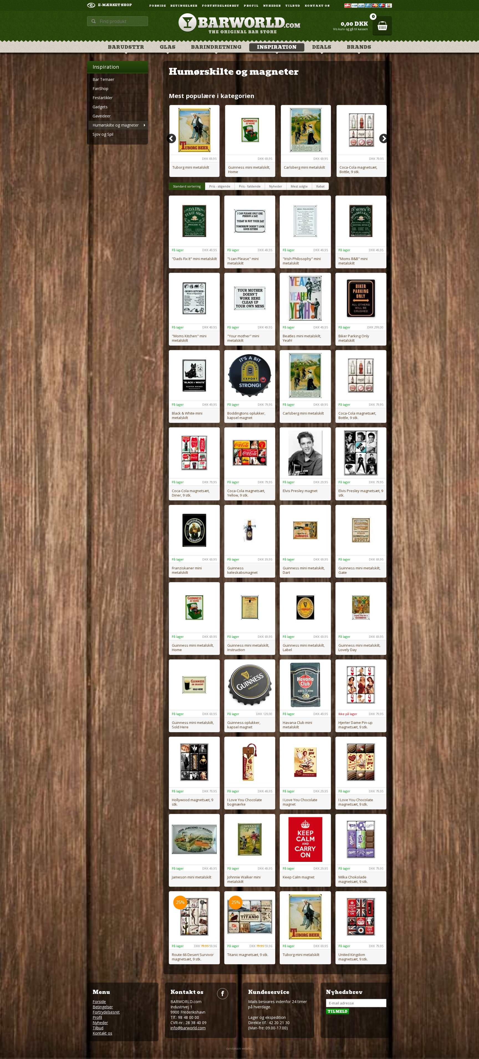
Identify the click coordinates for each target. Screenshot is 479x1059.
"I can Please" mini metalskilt (243, 261)
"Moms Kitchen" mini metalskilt (189, 338)
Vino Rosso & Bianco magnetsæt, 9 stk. (244, 989)
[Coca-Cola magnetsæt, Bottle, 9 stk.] (362, 130)
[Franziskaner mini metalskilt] (194, 530)
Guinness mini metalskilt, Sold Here (193, 724)
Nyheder (272, 6)
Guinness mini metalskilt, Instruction (248, 647)
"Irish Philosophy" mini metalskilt (302, 261)
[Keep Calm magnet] (305, 839)
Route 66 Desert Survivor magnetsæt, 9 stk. (193, 957)
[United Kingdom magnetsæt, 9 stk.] (360, 916)
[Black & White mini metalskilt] (194, 375)
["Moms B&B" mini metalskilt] (360, 221)
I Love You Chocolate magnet (300, 802)
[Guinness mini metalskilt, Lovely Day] (360, 607)
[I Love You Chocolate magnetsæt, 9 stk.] (360, 762)
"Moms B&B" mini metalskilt (353, 261)
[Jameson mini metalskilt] (194, 839)
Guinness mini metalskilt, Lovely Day (359, 647)
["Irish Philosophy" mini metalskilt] (305, 221)
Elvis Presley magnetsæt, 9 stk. (360, 493)
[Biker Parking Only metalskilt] (360, 298)
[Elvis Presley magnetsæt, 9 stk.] (360, 452)
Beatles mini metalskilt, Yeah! (302, 338)
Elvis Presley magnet (300, 490)
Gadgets (100, 106)
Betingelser (183, 6)
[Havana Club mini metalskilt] (305, 684)
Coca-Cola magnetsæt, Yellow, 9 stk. (246, 493)
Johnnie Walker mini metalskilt (244, 879)
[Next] (384, 138)
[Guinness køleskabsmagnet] (249, 530)
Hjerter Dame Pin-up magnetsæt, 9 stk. (355, 724)
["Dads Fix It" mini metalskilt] (194, 221)
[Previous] (171, 138)
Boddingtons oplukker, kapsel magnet (246, 415)
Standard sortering (187, 186)
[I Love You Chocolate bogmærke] (249, 762)
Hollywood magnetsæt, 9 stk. (192, 802)
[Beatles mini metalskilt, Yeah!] (305, 298)
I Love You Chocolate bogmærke (244, 802)
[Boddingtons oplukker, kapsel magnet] (249, 375)
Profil (251, 6)
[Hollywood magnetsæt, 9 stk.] (194, 762)
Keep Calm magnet (298, 877)
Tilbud (292, 6)
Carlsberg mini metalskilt (304, 167)
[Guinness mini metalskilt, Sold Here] (194, 684)
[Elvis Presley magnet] (305, 452)
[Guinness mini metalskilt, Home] (250, 130)
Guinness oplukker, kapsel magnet (243, 724)
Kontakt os (317, 6)
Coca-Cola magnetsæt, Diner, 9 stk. (191, 493)
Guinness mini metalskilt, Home (249, 169)
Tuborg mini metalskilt (190, 167)
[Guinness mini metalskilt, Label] (305, 607)
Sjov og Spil (103, 134)
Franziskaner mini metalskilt (187, 570)
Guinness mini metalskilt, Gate (359, 570)
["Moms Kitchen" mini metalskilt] (194, 298)
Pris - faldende (250, 186)
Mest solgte (299, 186)
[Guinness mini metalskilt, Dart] (305, 530)
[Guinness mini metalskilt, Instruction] (249, 607)
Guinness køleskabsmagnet (242, 570)
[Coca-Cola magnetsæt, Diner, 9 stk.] (194, 452)
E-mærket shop (115, 4)
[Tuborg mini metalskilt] (194, 130)
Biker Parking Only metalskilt (353, 338)
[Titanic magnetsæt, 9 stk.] (249, 916)
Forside (157, 6)
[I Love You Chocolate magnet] (305, 762)
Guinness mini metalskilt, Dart (304, 570)
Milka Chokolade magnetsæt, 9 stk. (353, 879)
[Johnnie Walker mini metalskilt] (249, 839)
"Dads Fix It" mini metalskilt (194, 258)
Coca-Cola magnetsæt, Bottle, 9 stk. (358, 169)
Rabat (320, 186)
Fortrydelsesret (220, 6)
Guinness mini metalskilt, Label (304, 647)
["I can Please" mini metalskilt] (249, 221)
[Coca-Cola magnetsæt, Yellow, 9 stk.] (249, 452)
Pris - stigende (219, 186)
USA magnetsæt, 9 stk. (190, 987)
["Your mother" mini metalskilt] (249, 298)
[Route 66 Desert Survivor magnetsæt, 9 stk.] (194, 916)
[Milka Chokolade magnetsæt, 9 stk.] (360, 839)
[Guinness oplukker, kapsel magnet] (249, 684)
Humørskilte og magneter (116, 125)
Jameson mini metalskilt (191, 877)
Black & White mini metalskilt (187, 415)
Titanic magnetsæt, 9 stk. (247, 954)
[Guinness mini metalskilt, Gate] (360, 530)
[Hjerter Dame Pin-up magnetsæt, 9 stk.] (360, 684)
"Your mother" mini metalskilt (243, 338)
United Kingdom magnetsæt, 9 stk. (353, 957)
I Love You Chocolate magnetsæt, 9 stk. (355, 802)
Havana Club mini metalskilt (297, 724)
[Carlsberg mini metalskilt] (306, 130)
